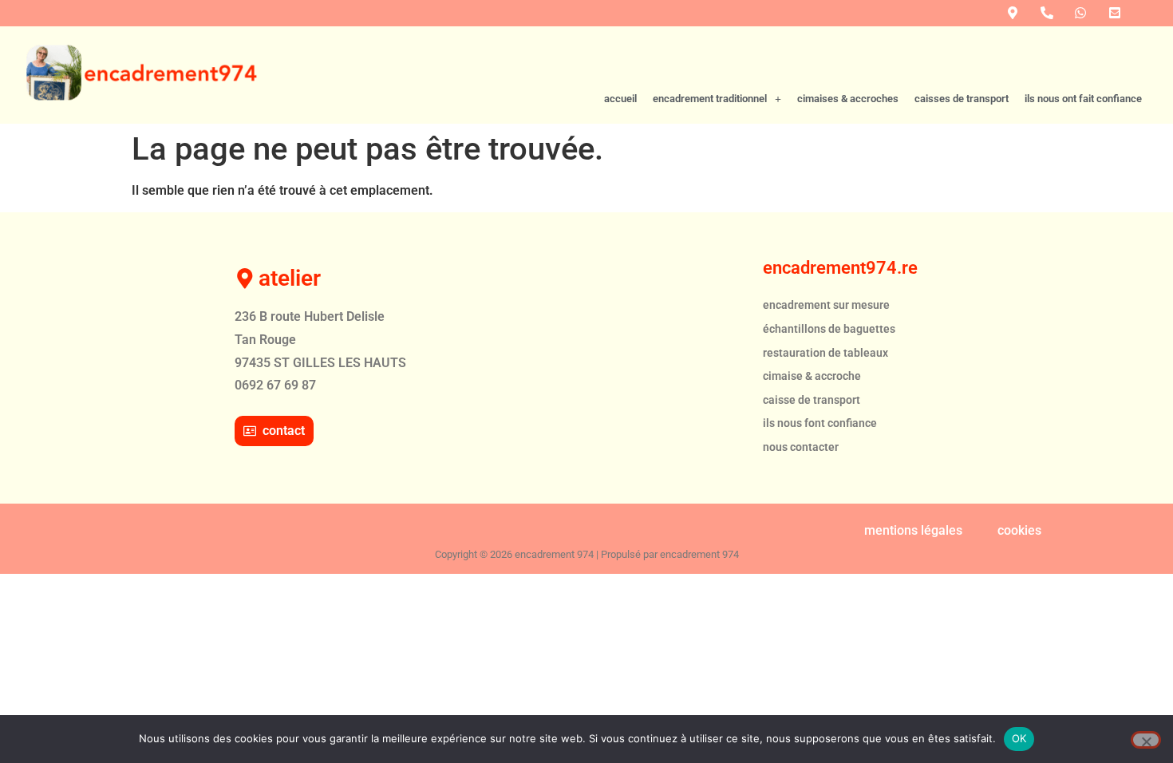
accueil (620, 99)
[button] (717, 99)
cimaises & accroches (848, 99)
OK (1019, 738)
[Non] (1146, 740)
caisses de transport (961, 99)
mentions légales (913, 530)
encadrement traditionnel (710, 99)
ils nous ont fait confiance (1083, 99)
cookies (1019, 530)
